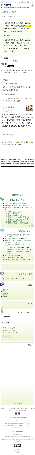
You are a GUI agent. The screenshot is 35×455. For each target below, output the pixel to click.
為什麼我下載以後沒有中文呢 (13, 259)
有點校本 (6, 80)
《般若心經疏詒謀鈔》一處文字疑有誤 (16, 223)
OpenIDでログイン (10, 328)
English (5, 296)
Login (24, 2)
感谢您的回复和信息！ (11, 238)
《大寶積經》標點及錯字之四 (13, 215)
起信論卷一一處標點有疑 (12, 213)
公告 (13, 410)
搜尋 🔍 (18, 410)
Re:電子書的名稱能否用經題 (13, 247)
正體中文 (5, 290)
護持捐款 (23, 410)
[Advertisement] (17, 175)
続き (32, 225)
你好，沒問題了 (9, 255)
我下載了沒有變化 (10, 257)
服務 (26, 408)
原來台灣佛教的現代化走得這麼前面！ (16, 203)
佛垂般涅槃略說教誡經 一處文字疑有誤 (16, 205)
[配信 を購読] (17, 307)
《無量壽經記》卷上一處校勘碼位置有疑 (17, 217)
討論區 (6, 7)
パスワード (6, 322)
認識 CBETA (4, 408)
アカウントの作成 (10, 330)
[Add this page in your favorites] (5, 66)
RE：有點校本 (8, 107)
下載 (18, 408)
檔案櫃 (22, 408)
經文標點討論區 (16, 7)
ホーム (2, 7)
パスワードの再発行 (11, 332)
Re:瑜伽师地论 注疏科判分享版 (14, 249)
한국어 (5, 295)
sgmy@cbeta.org (19, 434)
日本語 (5, 293)
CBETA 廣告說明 (17, 195)
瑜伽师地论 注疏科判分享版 (13, 211)
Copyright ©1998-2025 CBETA (17, 443)
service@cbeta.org (25, 419)
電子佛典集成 (11, 408)
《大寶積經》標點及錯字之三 (13, 221)
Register (31, 2)
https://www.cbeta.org (12, 419)
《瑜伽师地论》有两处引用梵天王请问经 (17, 251)
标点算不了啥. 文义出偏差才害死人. (15, 244)
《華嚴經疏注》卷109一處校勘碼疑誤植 (17, 219)
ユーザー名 (6, 316)
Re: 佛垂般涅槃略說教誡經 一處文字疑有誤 (18, 235)
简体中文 (5, 291)
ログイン (22, 70)
